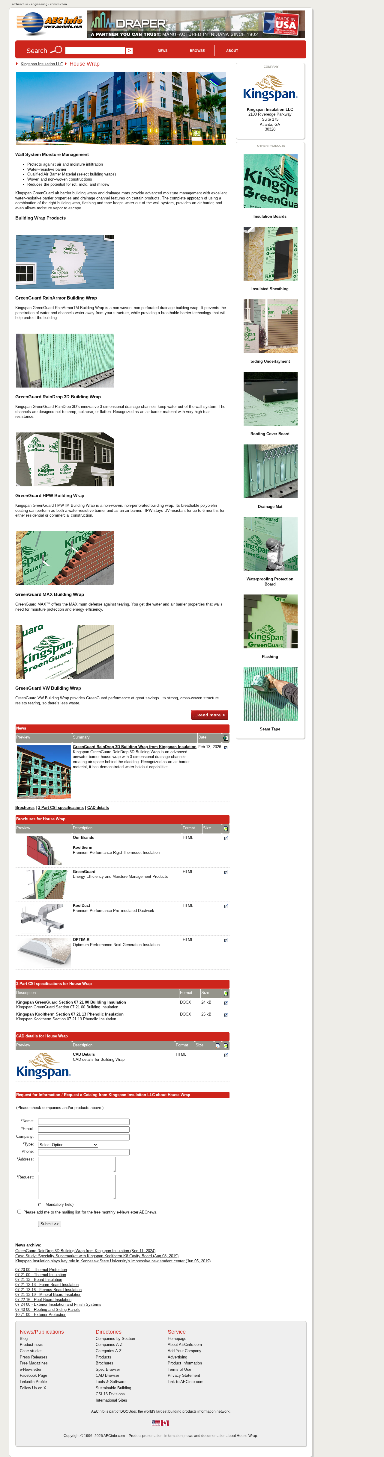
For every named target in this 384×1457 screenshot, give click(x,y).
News (162, 50)
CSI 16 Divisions (110, 1394)
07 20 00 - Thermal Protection (41, 1269)
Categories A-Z (109, 1351)
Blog (24, 1338)
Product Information (185, 1363)
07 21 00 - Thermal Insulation (40, 1275)
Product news (32, 1344)
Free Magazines (34, 1363)
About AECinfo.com (185, 1344)
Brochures (24, 807)
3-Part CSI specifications (61, 807)
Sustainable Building (113, 1388)
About (232, 50)
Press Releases (33, 1357)
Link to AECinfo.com (185, 1381)
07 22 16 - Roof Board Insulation (43, 1299)
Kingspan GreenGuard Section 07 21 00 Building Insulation (71, 1005)
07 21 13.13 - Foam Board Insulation (47, 1284)
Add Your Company (184, 1351)
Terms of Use (179, 1369)
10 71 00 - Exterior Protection (40, 1314)
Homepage (177, 1338)
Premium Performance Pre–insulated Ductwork (113, 908)
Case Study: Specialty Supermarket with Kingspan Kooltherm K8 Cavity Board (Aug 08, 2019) (96, 1256)
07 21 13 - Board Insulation (38, 1279)
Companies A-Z (109, 1344)
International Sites (111, 1400)
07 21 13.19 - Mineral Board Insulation (48, 1294)
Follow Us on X (33, 1388)
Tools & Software (110, 1381)
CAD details (98, 807)
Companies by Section (115, 1338)
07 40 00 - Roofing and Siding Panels (47, 1309)
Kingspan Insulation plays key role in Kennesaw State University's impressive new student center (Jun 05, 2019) (113, 1261)
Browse (197, 50)
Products (103, 1357)
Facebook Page (33, 1375)
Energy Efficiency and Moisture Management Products (120, 874)
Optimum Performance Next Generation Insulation (116, 942)
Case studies (31, 1351)
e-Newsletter (30, 1369)
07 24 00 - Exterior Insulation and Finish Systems (58, 1304)
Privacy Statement (184, 1375)
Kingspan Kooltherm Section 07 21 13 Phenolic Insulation (70, 1017)
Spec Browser (108, 1369)
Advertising (177, 1357)
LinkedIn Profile (33, 1381)
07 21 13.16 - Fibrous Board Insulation (48, 1289)
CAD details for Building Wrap (98, 1057)
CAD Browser (107, 1375)
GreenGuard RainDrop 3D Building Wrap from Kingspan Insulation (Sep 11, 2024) (85, 1251)
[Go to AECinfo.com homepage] (49, 35)
